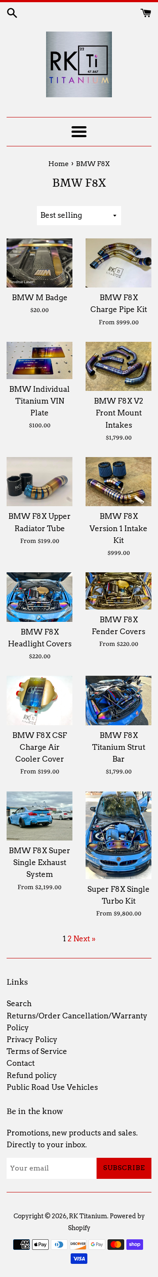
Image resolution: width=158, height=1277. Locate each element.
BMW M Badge (40, 297)
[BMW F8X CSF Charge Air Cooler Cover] (39, 700)
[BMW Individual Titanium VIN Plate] (39, 360)
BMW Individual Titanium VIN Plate (39, 401)
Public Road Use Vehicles (52, 1087)
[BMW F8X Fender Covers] (118, 590)
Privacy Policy (32, 1039)
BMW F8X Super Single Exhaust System (39, 862)
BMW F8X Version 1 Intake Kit (118, 528)
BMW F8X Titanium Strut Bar (118, 747)
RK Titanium (88, 1216)
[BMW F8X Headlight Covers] (39, 597)
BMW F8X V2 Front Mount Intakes (118, 413)
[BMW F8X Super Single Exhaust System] (39, 816)
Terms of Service (37, 1051)
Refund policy (32, 1075)
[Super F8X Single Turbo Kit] (118, 835)
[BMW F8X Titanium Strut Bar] (118, 700)
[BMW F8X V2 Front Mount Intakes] (118, 366)
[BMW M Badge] (39, 262)
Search (19, 1003)
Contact (21, 1063)
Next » (84, 938)
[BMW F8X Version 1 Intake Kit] (118, 482)
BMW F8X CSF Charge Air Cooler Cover (39, 747)
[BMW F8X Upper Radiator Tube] (39, 482)
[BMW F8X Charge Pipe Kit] (118, 263)
